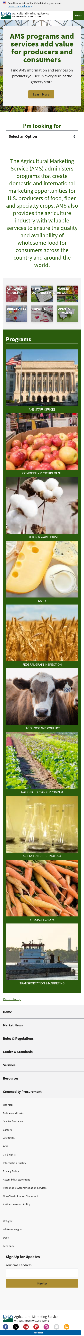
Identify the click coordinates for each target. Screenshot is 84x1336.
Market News (13, 1025)
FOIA (5, 1146)
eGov (6, 1237)
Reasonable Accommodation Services (24, 1188)
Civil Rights (9, 1154)
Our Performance (13, 1121)
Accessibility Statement (16, 1179)
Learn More (41, 94)
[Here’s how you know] (42, 5)
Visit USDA (9, 1138)
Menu (78, 15)
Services (9, 1065)
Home (7, 1012)
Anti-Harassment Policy (16, 1204)
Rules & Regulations (18, 1038)
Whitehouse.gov (12, 1229)
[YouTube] (26, 1327)
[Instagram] (46, 1327)
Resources (10, 1078)
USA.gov (8, 1221)
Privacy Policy (11, 1171)
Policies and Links (13, 1113)
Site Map (8, 1104)
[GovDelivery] (36, 1327)
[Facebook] (5, 1327)
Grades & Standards (18, 1051)
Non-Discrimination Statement (20, 1196)
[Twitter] (16, 1327)
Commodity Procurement (22, 1091)
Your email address (18, 1265)
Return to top (12, 999)
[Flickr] (56, 1327)
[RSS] (66, 1327)
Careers (7, 1129)
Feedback (8, 1246)
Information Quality (14, 1163)
